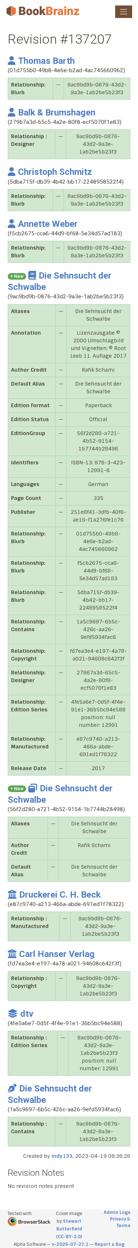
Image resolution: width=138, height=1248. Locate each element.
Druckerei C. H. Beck (59, 895)
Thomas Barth (46, 61)
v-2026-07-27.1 (70, 1244)
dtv (26, 1014)
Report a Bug (109, 1244)
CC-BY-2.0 (69, 1237)
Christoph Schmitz (55, 172)
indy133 (62, 1156)
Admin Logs (117, 1212)
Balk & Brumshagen (56, 112)
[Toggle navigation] (123, 11)
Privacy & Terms (120, 1222)
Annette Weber (48, 224)
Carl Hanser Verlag (57, 954)
